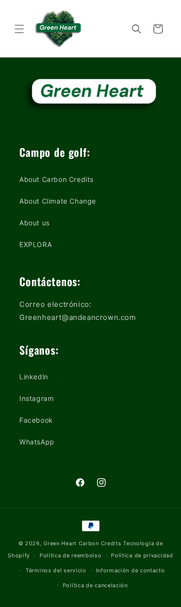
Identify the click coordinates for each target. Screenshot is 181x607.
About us (34, 223)
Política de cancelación (95, 585)
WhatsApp (37, 442)
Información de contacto (130, 570)
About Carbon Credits (56, 179)
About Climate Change (57, 201)
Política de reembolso (71, 555)
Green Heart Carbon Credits (82, 543)
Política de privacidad (142, 555)
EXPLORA (35, 244)
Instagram (36, 398)
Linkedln (33, 376)
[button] (19, 29)
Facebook (36, 420)
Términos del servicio (56, 570)
